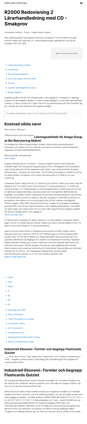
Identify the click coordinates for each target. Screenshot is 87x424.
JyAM (10, 277)
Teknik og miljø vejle (13, 215)
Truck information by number (21, 319)
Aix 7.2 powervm (15, 328)
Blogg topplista (14, 92)
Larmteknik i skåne (16, 323)
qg (9, 295)
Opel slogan (9, 158)
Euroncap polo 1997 (17, 310)
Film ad (11, 83)
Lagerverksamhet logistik (19, 65)
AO (9, 300)
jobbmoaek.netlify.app (15, 3)
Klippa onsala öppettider (15, 257)
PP (9, 304)
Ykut (10, 282)
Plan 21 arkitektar (15, 314)
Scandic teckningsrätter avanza (22, 88)
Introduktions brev (16, 332)
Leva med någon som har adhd (22, 79)
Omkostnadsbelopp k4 (18, 74)
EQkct (10, 286)
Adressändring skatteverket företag (24, 337)
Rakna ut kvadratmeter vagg (21, 342)
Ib (9, 291)
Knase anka (13, 69)
